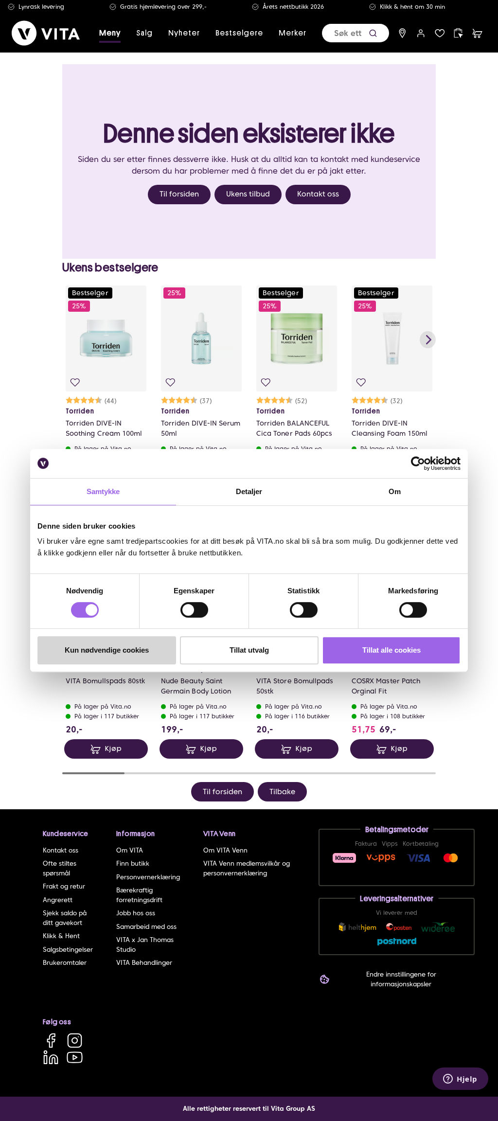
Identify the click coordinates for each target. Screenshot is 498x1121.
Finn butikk (132, 863)
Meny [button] (110, 33)
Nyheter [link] (184, 33)
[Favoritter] (439, 33)
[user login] (420, 33)
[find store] (402, 33)
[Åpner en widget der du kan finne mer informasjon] (460, 1080)
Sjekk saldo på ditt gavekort (65, 917)
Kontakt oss (318, 194)
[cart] (477, 33)
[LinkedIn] (51, 1057)
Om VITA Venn (225, 850)
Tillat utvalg (249, 650)
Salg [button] (144, 33)
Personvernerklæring (148, 877)
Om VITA (129, 850)
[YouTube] (75, 1057)
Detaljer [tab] (249, 491)
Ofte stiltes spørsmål (59, 868)
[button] (373, 33)
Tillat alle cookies (391, 650)
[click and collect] (458, 33)
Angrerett (57, 900)
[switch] (194, 610)
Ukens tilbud (248, 194)
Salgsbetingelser (68, 949)
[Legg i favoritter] (75, 382)
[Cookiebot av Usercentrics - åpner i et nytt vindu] (418, 463)
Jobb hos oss (135, 913)
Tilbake (282, 791)
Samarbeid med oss (146, 926)
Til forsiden (179, 194)
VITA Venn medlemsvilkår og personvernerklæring (246, 868)
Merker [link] (292, 33)
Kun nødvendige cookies (107, 650)
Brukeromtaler (65, 962)
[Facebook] (51, 1040)
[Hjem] (46, 33)
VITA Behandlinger (144, 962)
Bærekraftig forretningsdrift (139, 895)
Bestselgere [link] (239, 33)
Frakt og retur (64, 886)
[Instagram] (75, 1040)
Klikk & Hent (61, 936)
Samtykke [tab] (103, 491)
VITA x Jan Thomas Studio (145, 944)
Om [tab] (395, 491)
